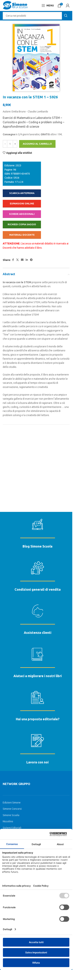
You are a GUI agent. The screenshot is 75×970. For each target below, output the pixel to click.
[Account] (67, 5)
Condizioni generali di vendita (38, 589)
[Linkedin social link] (27, 259)
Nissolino (8, 821)
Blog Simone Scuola (37, 546)
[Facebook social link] (13, 259)
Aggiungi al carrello (37, 143)
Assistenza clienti (37, 632)
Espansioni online (22, 203)
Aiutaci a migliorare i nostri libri (37, 676)
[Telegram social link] (31, 259)
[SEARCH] (66, 16)
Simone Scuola (11, 815)
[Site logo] (15, 5)
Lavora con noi (37, 762)
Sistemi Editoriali (12, 827)
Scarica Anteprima (21, 193)
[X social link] (17, 259)
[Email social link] (22, 259)
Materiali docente (22, 234)
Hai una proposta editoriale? (37, 719)
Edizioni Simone (12, 802)
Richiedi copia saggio (22, 224)
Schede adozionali (22, 214)
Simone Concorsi (12, 808)
